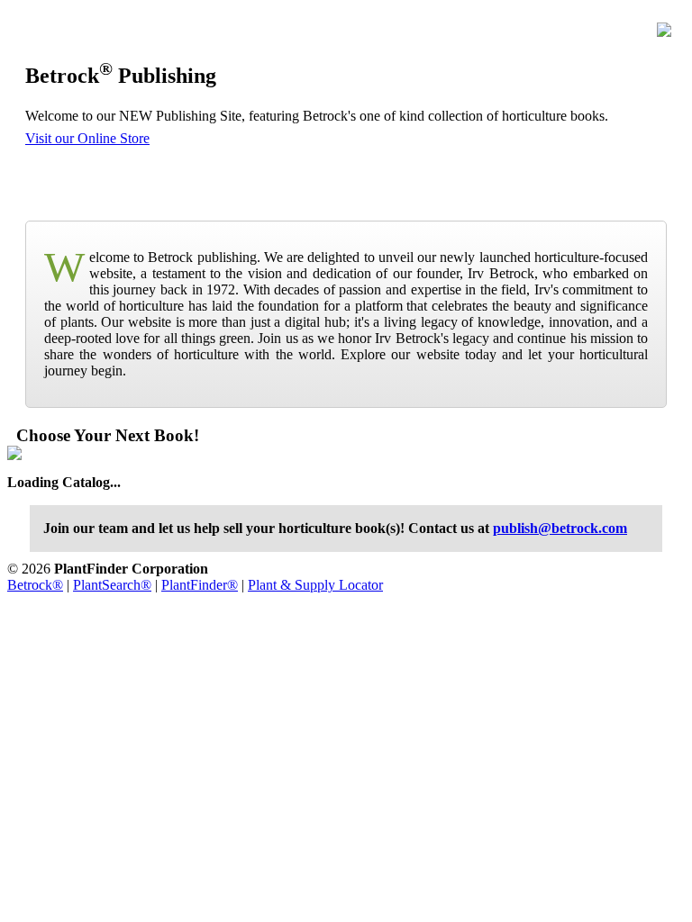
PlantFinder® (199, 584)
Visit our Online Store (87, 138)
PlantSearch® (112, 584)
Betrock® (35, 584)
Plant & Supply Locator (315, 584)
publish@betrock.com (560, 528)
